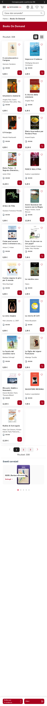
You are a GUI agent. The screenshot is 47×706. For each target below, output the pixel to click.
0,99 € (5, 147)
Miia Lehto (13, 102)
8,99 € (5, 331)
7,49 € (27, 257)
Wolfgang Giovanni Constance (32, 64)
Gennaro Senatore (9, 64)
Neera (27, 284)
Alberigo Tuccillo (31, 357)
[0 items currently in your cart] (42, 7)
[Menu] (5, 7)
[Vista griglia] (35, 36)
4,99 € (27, 74)
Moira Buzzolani (30, 321)
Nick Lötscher (7, 321)
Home (5, 18)
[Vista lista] (41, 36)
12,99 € (28, 221)
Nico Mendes (34, 248)
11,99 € (28, 147)
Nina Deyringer (8, 284)
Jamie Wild (6, 174)
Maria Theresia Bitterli (10, 394)
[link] (28, 7)
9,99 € (5, 74)
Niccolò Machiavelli (9, 137)
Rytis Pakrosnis (13, 432)
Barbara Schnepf (8, 357)
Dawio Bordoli (8, 393)
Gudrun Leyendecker (32, 174)
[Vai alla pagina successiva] (37, 449)
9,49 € (27, 184)
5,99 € (5, 221)
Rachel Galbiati (30, 246)
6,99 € (5, 111)
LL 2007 (16, 321)
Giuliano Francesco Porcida (12, 211)
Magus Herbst (30, 210)
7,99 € (27, 404)
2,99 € (27, 294)
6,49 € (27, 111)
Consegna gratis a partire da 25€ (23, 2)
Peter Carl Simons (9, 430)
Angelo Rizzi (7, 100)
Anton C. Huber (8, 247)
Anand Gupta (30, 137)
